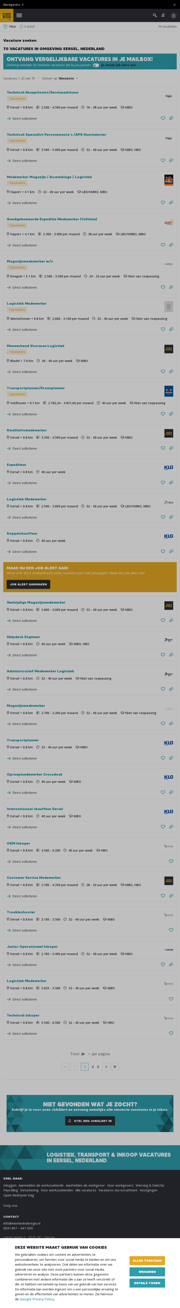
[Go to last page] (115, 1067)
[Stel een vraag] (171, 118)
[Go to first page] (65, 1067)
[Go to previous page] (74, 1067)
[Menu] (19, 15)
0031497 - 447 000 (18, 1228)
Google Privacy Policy (37, 1299)
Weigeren (147, 1272)
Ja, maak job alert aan (118, 65)
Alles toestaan (147, 1261)
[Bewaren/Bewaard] (163, 118)
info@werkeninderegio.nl (21, 1223)
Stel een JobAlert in (92, 1121)
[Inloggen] (174, 16)
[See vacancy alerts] (163, 15)
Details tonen (147, 1283)
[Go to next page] (106, 1067)
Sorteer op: (50, 78)
